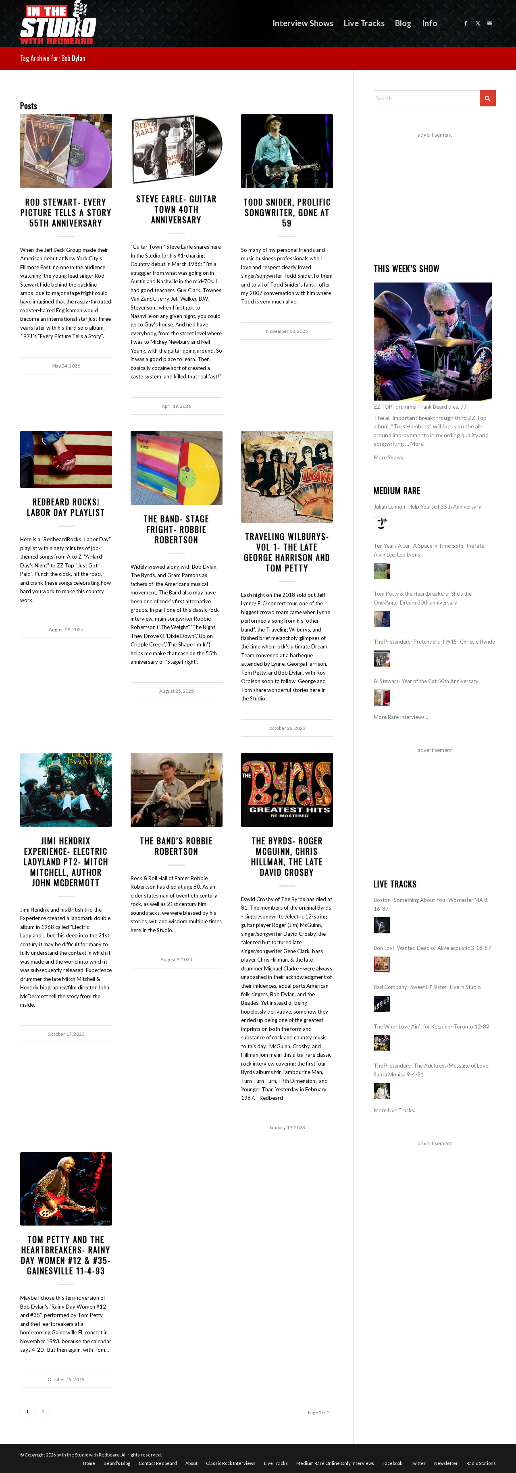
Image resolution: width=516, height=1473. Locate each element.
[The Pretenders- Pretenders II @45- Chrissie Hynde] (382, 658)
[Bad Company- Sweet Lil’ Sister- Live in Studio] (382, 1004)
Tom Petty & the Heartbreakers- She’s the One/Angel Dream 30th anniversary (423, 597)
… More (414, 443)
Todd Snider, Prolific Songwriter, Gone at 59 (287, 212)
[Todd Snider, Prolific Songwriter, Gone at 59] (287, 151)
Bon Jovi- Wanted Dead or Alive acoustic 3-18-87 (432, 948)
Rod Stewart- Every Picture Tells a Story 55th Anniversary (66, 212)
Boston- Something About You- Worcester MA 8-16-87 (431, 904)
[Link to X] (478, 23)
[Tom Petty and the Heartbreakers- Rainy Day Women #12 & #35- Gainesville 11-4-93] (66, 1189)
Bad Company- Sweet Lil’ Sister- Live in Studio (427, 987)
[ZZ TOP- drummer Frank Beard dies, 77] (433, 342)
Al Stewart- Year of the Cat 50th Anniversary (426, 681)
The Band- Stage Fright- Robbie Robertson (176, 529)
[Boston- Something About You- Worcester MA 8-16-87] (382, 925)
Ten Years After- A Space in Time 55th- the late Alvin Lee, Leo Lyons (429, 549)
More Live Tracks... (396, 1110)
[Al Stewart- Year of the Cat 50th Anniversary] (382, 698)
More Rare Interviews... (401, 717)
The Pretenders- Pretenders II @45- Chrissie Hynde (434, 641)
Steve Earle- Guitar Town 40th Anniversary (176, 209)
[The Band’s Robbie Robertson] (177, 790)
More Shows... (390, 457)
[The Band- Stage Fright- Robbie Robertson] (177, 468)
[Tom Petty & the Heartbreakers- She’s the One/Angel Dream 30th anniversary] (382, 619)
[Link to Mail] (490, 23)
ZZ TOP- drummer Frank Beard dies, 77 (420, 406)
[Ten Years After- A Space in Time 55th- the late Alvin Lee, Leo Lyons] (382, 571)
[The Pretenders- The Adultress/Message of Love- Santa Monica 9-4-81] (382, 1091)
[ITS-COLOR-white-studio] (58, 23)
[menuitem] (303, 23)
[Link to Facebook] (466, 23)
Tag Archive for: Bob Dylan (52, 58)
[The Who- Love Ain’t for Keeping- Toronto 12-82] (382, 1043)
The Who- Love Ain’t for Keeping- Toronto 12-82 (431, 1026)
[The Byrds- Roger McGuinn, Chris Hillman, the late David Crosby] (287, 790)
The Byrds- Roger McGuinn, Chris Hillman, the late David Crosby (287, 856)
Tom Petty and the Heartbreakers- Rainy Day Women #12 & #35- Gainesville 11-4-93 (66, 1255)
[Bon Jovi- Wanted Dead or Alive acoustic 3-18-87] (382, 964)
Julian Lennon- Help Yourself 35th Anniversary (427, 506)
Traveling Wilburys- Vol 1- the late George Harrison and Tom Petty (287, 552)
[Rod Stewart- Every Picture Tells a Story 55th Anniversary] (66, 151)
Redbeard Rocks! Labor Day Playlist (66, 507)
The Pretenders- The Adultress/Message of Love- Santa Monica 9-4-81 (432, 1069)
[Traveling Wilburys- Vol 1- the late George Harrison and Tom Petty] (287, 477)
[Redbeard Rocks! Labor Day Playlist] (66, 459)
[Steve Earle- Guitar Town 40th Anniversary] (177, 149)
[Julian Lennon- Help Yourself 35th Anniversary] (382, 523)
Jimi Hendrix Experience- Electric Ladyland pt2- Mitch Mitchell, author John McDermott (66, 862)
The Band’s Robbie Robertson (176, 846)
